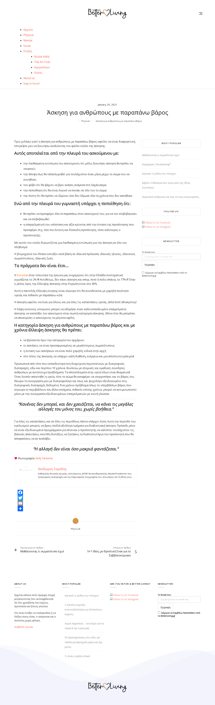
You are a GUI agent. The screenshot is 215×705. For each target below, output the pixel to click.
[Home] (76, 121)
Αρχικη (28, 29)
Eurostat (22, 275)
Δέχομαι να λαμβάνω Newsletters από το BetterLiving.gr (164, 274)
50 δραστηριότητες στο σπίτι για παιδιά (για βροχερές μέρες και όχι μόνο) (83, 642)
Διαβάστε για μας (23, 626)
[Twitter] (20, 498)
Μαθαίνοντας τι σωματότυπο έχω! (160, 155)
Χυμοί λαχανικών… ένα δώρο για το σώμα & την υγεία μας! (84, 626)
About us (29, 78)
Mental (27, 40)
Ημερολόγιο (42, 67)
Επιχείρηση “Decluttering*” (156, 164)
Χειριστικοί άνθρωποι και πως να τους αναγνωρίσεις (170, 196)
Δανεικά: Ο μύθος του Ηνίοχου (159, 173)
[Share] (20, 508)
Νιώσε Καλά (41, 56)
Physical (28, 35)
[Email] (20, 503)
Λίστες (38, 73)
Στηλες (27, 51)
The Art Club (42, 62)
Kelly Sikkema (44, 458)
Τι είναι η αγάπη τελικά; (77, 656)
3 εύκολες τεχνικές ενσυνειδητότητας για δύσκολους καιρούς (83, 609)
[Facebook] (20, 492)
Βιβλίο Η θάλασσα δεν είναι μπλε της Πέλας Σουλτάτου (166, 185)
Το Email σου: (148, 252)
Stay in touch (31, 83)
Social (27, 46)
